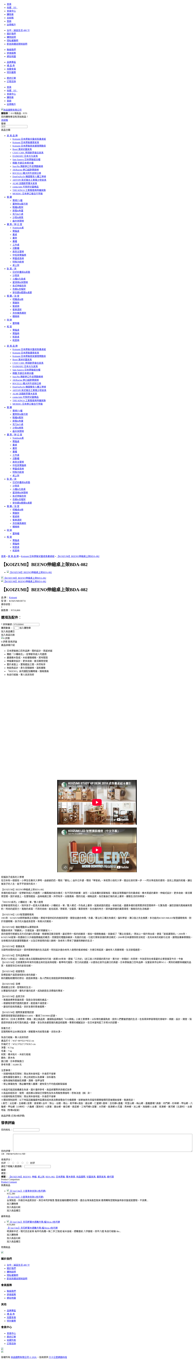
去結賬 (10, 18)
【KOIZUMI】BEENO (20, 1177)
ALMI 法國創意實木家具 (24, 183)
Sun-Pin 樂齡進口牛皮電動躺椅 (27, 166)
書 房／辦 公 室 (14, 224)
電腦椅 (15, 333)
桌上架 (15, 265)
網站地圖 (11, 56)
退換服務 (11, 53)
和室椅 (15, 340)
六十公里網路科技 (58, 1357)
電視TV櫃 (17, 200)
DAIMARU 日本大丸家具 (25, 156)
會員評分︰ (6, 1159)
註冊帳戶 (11, 24)
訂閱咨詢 (11, 81)
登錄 (9, 21)
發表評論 (12, 641)
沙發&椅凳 (17, 217)
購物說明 (11, 37)
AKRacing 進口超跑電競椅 (25, 170)
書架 (14, 238)
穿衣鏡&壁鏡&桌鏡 (22, 292)
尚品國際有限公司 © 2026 (24, 1357)
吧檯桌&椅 (17, 299)
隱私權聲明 (12, 40)
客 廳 (9, 197)
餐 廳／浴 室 (13, 296)
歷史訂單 (11, 78)
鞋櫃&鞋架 (17, 207)
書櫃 (14, 241)
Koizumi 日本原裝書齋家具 (25, 142)
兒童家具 (91, 1177)
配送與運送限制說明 (17, 44)
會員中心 (11, 11)
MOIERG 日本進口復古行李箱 (27, 193)
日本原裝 (60, 1177)
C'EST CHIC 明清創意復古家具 (27, 152)
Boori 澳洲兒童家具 (22, 149)
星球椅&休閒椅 (20, 282)
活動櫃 (15, 248)
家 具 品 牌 (12, 135)
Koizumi (13, 597)
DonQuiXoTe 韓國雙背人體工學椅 (29, 176)
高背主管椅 (18, 251)
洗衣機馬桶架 (19, 313)
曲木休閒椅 (18, 221)
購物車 (10, 14)
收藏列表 (11, 1340)
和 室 (9, 326)
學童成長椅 (18, 258)
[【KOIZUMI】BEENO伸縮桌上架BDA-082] (23, 578)
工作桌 (15, 245)
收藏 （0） (12, 7)
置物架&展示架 (20, 204)
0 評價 (4, 641)
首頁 (9, 4)
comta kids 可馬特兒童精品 (25, 187)
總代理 (110, 1177)
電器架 (15, 303)
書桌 (14, 234)
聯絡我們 (11, 49)
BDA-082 (50, 1177)
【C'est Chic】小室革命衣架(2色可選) (25, 1197)
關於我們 (11, 34)
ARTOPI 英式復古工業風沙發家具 (29, 180)
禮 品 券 (11, 65)
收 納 (9, 320)
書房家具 (101, 1177)
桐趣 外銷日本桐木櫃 (23, 163)
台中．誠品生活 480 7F (18, 30)
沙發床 (15, 275)
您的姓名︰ (6, 1130)
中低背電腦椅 (19, 255)
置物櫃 (15, 323)
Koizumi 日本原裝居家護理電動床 (29, 146)
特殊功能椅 (18, 262)
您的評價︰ (6, 1151)
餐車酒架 (17, 309)
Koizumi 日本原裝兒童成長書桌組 (29, 139)
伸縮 (34, 1177)
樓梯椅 (15, 316)
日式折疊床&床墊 (21, 272)
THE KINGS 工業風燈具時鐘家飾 (29, 190)
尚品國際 (80, 1177)
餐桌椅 (15, 306)
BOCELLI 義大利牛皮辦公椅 (26, 173)
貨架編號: (6, 624)
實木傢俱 (70, 1177)
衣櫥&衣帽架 (19, 289)
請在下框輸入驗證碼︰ (12, 1166)
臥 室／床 (11, 268)
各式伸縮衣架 (19, 286)
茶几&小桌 (17, 214)
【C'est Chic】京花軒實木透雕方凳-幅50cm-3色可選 (32, 1228)
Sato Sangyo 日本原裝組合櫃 (26, 159)
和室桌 (15, 337)
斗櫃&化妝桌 (19, 279)
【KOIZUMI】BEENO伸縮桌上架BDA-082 (78, 556)
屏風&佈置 (17, 210)
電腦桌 (15, 231)
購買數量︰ (7, 628)
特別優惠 (11, 72)
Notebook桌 (18, 228)
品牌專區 (11, 62)
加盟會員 (11, 69)
